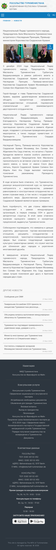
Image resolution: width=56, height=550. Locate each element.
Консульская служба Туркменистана (29, 390)
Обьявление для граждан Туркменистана (29, 403)
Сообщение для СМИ (13, 297)
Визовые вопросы (28, 406)
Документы (29, 438)
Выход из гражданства (29, 410)
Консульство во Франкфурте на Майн (28, 375)
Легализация (28, 413)
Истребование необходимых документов (29, 400)
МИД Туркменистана (29, 371)
